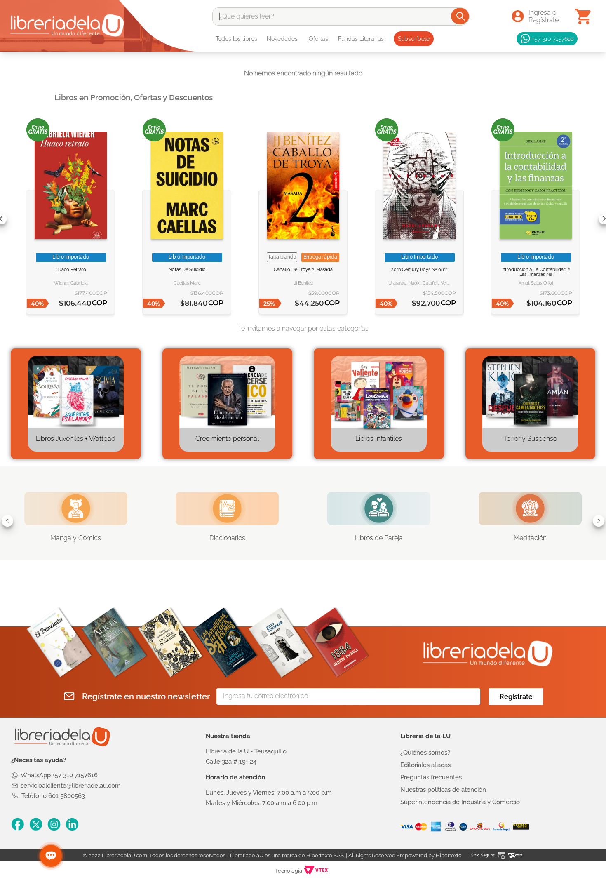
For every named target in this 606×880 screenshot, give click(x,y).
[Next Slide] (598, 521)
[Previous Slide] (7, 521)
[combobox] (341, 16)
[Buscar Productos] (460, 16)
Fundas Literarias (361, 38)
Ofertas (318, 38)
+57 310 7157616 (552, 38)
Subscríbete (414, 38)
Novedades (282, 38)
